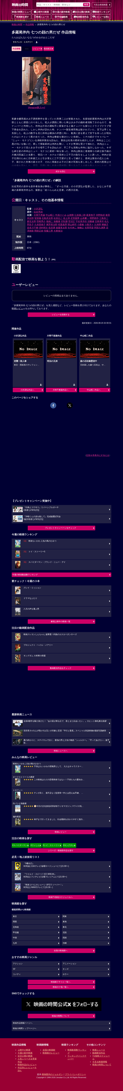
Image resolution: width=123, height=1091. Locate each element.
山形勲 (70, 215)
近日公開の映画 (82, 12)
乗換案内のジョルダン (52, 1074)
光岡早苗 (89, 227)
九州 (15, 943)
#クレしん (35, 845)
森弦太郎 (31, 221)
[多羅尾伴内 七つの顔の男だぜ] (16, 268)
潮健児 (105, 224)
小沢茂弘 (38, 208)
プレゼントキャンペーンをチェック (60, 528)
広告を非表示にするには (97, 455)
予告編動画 (62, 17)
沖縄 (65, 943)
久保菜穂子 (40, 224)
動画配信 (48, 49)
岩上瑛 (66, 218)
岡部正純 (38, 230)
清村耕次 (43, 227)
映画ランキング (102, 12)
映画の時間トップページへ (24, 1028)
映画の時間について (60, 1016)
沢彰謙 (64, 221)
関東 (65, 916)
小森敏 (80, 224)
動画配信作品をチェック (60, 668)
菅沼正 (71, 221)
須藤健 (90, 221)
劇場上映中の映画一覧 (60, 621)
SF (14, 969)
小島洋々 (89, 224)
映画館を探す (22, 17)
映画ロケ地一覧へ (60, 987)
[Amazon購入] (36, 107)
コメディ (17, 974)
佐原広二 (58, 218)
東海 (65, 922)
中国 (15, 938)
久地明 (97, 224)
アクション (18, 964)
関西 (15, 922)
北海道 (16, 927)
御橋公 (80, 227)
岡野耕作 (94, 218)
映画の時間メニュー (21, 12)
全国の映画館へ (61, 950)
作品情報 (30, 24)
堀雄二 (49, 221)
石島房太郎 (47, 218)
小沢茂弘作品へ (27, 390)
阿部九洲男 (99, 227)
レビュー (36, 49)
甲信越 (16, 932)
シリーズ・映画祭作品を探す (60, 850)
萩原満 (51, 227)
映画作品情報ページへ (22, 1023)
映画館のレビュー (51, 1053)
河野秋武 (100, 215)
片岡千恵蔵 (39, 215)
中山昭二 (50, 215)
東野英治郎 (51, 224)
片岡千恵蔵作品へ (60, 390)
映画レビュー (60, 832)
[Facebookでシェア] (53, 405)
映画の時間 (17, 24)
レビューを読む (102, 17)
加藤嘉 (57, 221)
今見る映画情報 (99, 1062)
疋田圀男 (75, 218)
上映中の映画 (42, 12)
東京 (15, 916)
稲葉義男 (62, 224)
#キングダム (68, 845)
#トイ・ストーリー (51, 845)
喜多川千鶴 (32, 227)
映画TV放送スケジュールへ (61, 897)
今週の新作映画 (62, 12)
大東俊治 (58, 230)
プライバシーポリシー (75, 1074)
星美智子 (90, 215)
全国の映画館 (49, 1050)
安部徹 (37, 218)
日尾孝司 (99, 221)
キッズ (66, 969)
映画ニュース (42, 17)
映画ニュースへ (61, 751)
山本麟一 (84, 218)
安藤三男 (48, 230)
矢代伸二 (72, 227)
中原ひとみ (60, 215)
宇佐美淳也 (81, 221)
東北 (65, 927)
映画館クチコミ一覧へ (60, 982)
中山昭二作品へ (93, 390)
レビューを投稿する (60, 314)
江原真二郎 (80, 215)
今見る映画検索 (101, 5)
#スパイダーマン (19, 845)
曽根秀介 (41, 221)
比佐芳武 (38, 212)
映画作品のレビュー (27, 1064)
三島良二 (103, 218)
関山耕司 (72, 224)
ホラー (66, 974)
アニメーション (69, 964)
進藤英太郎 (61, 227)
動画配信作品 (82, 17)
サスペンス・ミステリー (23, 42)
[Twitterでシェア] (70, 405)
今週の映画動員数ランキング (25, 575)
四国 (65, 938)
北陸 (65, 932)
